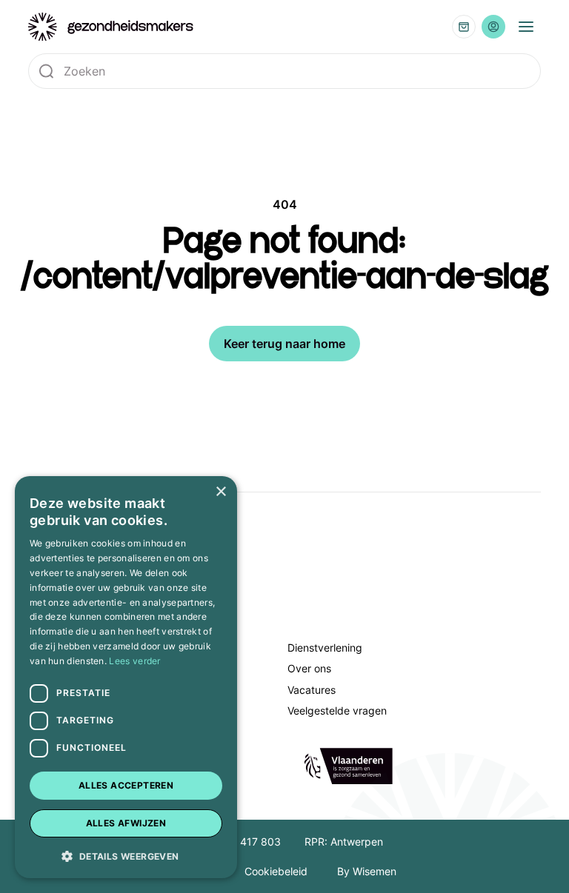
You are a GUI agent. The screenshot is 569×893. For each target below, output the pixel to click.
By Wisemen (366, 871)
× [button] (220, 492)
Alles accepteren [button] (126, 785)
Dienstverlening (324, 647)
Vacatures (311, 689)
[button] (126, 855)
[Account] (493, 27)
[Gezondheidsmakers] (111, 27)
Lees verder (134, 660)
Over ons (309, 668)
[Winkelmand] (464, 27)
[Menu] (526, 26)
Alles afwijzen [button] (126, 823)
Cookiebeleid (275, 871)
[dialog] (126, 677)
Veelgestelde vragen (337, 710)
